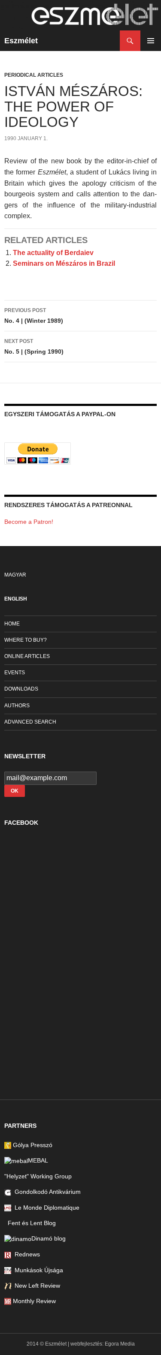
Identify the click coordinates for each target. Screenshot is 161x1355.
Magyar (15, 575)
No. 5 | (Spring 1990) (34, 346)
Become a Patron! (28, 521)
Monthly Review (33, 1301)
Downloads (21, 689)
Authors (17, 706)
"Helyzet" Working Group (38, 1176)
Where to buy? (25, 640)
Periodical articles (33, 75)
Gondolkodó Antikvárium (46, 1191)
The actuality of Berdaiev (53, 252)
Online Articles (27, 656)
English (15, 599)
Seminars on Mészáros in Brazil (64, 263)
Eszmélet (21, 40)
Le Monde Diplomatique (45, 1207)
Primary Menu (150, 40)
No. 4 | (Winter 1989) (33, 315)
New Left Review (35, 1285)
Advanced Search (30, 722)
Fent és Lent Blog (30, 1223)
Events (14, 673)
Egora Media (120, 1344)
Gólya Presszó (31, 1145)
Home (12, 624)
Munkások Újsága (37, 1270)
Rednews (25, 1254)
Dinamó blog (48, 1238)
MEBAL (38, 1160)
